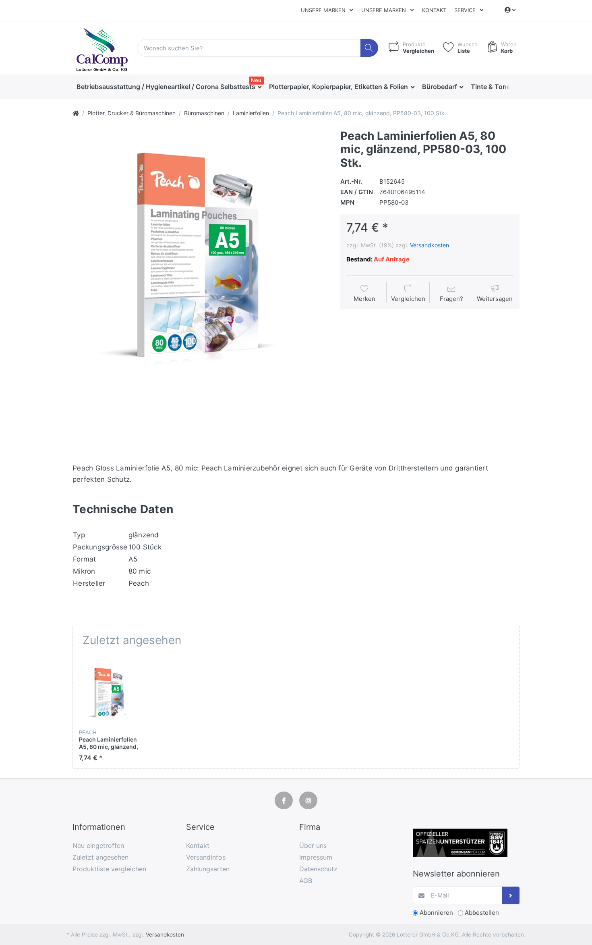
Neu (256, 80)
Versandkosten (429, 245)
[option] (200, 257)
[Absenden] (511, 896)
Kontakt (434, 10)
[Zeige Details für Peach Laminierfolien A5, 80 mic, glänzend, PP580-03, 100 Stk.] (110, 693)
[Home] (75, 113)
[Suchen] (369, 48)
